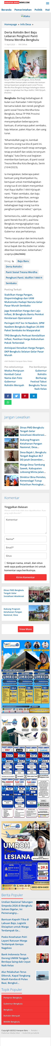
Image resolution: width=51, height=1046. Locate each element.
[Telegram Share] (33, 396)
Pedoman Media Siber (10, 1033)
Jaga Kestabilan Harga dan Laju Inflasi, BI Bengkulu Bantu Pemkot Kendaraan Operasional (24, 314)
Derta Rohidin (14, 266)
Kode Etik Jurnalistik (31, 1033)
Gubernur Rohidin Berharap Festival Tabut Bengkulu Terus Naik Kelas (38, 377)
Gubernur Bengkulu (13, 1003)
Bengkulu (8, 1009)
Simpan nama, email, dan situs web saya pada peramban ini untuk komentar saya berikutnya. (25, 566)
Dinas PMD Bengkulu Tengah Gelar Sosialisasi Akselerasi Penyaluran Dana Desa (14, 596)
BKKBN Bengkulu (12, 1021)
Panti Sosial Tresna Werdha (21, 272)
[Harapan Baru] (15, 2)
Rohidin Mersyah (12, 1015)
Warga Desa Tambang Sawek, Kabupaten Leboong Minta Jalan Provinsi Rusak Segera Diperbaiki (32, 472)
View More (25, 629)
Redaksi (34, 1030)
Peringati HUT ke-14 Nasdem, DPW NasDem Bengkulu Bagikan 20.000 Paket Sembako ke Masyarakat (24, 326)
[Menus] (48, 3)
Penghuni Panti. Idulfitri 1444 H (24, 277)
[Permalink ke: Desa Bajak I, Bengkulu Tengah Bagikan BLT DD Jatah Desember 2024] (11, 455)
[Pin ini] (24, 396)
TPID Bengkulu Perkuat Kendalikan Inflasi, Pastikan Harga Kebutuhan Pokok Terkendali (24, 339)
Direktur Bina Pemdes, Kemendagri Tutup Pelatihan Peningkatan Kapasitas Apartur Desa (33, 484)
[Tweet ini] (16, 396)
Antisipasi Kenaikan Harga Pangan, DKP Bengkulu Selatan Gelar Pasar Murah (24, 351)
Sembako (11, 283)
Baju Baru (23, 261)
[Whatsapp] (7, 402)
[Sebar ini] (7, 396)
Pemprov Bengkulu (13, 997)
